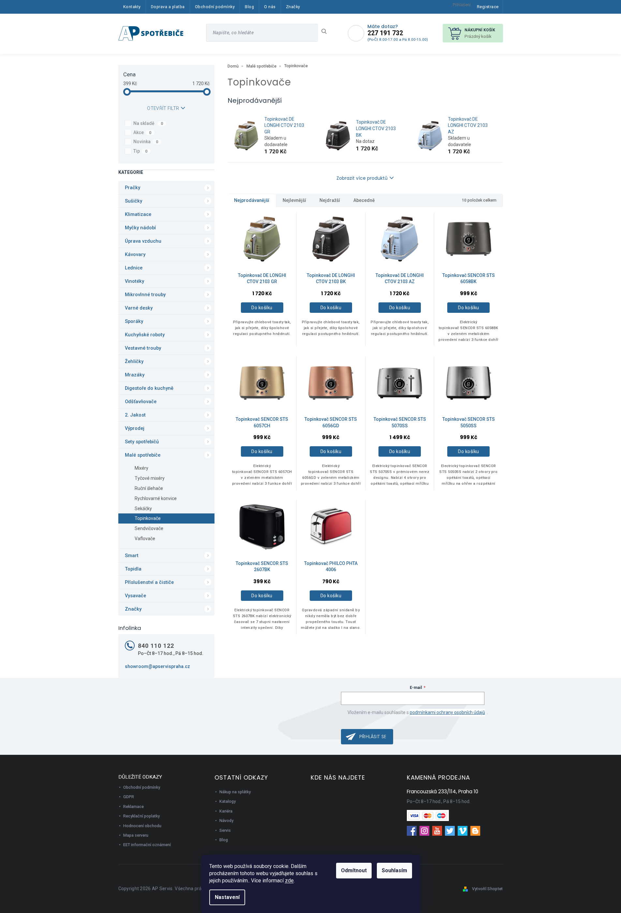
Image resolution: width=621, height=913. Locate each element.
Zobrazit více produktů (362, 178)
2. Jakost (135, 415)
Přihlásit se (373, 736)
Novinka (145, 141)
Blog (223, 839)
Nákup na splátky (235, 791)
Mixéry (141, 468)
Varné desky (139, 308)
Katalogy (227, 801)
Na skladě (148, 123)
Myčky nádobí (140, 228)
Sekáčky (143, 508)
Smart (132, 555)
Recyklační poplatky (141, 816)
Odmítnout (354, 870)
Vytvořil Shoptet (487, 888)
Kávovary (135, 254)
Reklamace (133, 806)
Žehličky (134, 361)
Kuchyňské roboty (145, 335)
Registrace (488, 6)
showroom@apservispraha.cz (157, 666)
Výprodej (134, 428)
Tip (140, 151)
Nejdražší (329, 200)
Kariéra (225, 811)
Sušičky (133, 201)
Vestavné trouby (143, 348)
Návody (226, 820)
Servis (225, 830)
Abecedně (364, 200)
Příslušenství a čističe (149, 582)
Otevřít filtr (163, 108)
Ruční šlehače (149, 488)
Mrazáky (134, 375)
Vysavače (135, 596)
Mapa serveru (135, 835)
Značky (133, 609)
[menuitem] (132, 6)
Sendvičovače (149, 528)
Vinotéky (134, 281)
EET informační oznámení (147, 844)
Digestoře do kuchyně (149, 388)
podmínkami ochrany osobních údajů (447, 712)
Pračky (132, 187)
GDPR (128, 796)
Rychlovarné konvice (156, 498)
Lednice (133, 268)
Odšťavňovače (140, 401)
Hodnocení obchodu (142, 825)
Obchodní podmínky (141, 787)
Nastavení (227, 897)
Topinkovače (148, 518)
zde (289, 880)
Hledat (326, 31)
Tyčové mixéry (150, 478)
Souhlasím (394, 870)
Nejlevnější (294, 200)
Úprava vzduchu (143, 241)
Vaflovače (145, 538)
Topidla (133, 569)
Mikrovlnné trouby (145, 294)
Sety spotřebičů (142, 442)
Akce (142, 132)
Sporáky (134, 321)
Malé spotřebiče (142, 455)
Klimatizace (138, 214)
